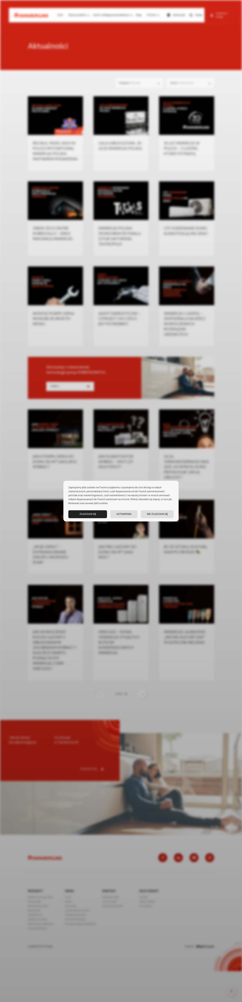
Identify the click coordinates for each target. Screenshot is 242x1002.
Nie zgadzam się (157, 514)
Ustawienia (124, 514)
